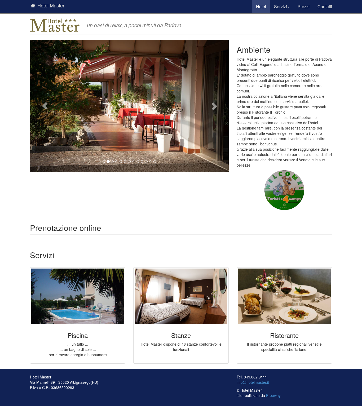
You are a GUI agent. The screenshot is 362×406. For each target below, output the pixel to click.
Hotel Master (50, 5)
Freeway (273, 395)
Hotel (261, 6)
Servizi (280, 6)
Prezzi (304, 6)
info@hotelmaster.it (253, 382)
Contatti (324, 6)
